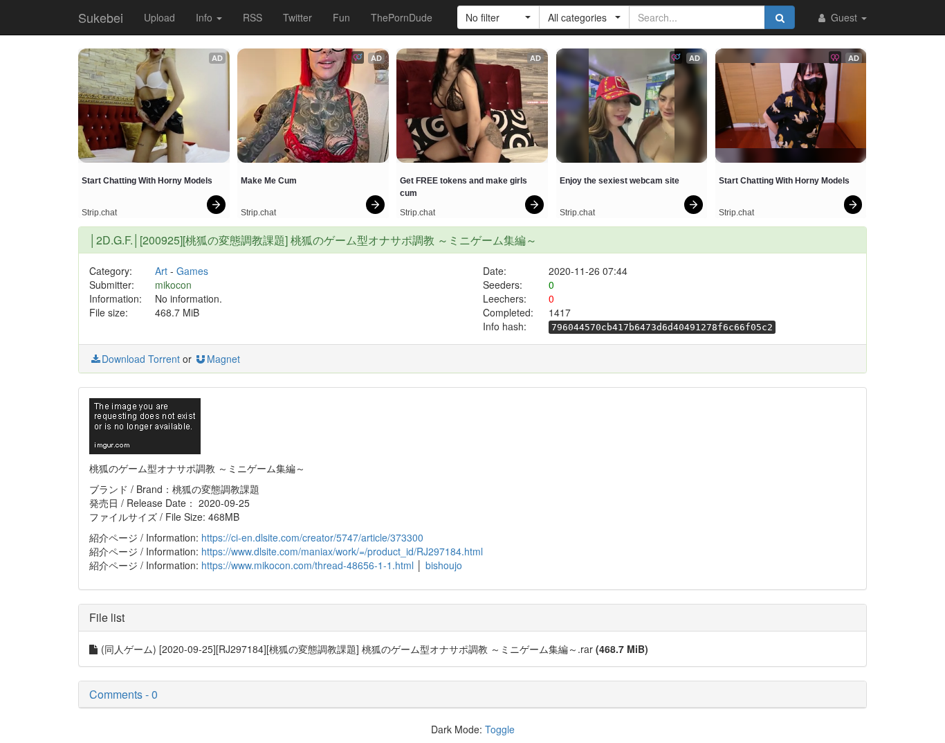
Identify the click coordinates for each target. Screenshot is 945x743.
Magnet (223, 359)
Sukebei (100, 17)
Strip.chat (99, 212)
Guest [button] (844, 17)
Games (192, 271)
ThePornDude (401, 17)
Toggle (500, 729)
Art (161, 271)
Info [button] (205, 17)
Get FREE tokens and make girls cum (464, 187)
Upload (159, 17)
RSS (252, 17)
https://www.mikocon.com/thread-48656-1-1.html (307, 565)
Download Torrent (141, 359)
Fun (341, 17)
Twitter (297, 17)
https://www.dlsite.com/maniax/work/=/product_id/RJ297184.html (342, 551)
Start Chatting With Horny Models (147, 181)
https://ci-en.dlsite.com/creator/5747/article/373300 (312, 537)
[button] (498, 17)
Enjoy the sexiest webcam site (619, 181)
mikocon (173, 285)
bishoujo (443, 565)
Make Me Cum (269, 181)
